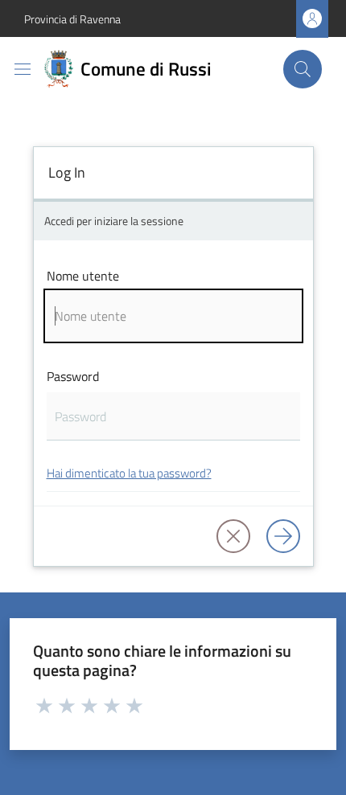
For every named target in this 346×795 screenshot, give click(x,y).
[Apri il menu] (22, 69)
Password (73, 376)
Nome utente (83, 275)
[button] (302, 69)
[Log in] (283, 536)
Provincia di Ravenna (72, 18)
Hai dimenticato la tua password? (129, 473)
